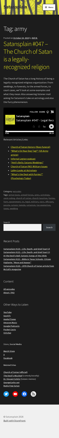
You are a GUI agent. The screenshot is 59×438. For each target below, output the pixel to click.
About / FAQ (9, 292)
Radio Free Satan (11, 385)
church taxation (39, 198)
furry (5, 201)
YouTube (7, 312)
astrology (45, 195)
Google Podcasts (11, 326)
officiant (49, 201)
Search (6, 222)
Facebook (7, 358)
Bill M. (35, 38)
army (36, 195)
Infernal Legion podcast (23, 158)
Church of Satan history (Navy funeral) (30, 146)
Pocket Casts (9, 329)
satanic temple (18, 205)
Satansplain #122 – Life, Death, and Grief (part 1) (26, 252)
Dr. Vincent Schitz (11, 379)
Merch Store (9, 351)
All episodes (9, 289)
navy (42, 201)
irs (23, 201)
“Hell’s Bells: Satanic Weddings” (27, 162)
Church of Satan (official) (15, 372)
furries (51, 198)
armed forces (27, 195)
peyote (6, 205)
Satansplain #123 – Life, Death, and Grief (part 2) (26, 249)
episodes (17, 191)
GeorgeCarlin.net (11, 382)
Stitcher (7, 332)
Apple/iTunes (9, 319)
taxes (6, 208)
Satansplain (15, 7)
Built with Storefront (14, 420)
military (35, 201)
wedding (14, 208)
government (15, 201)
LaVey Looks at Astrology (24, 170)
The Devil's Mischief (12, 375)
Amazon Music (10, 322)
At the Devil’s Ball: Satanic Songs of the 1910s (25, 255)
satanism (31, 205)
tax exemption (43, 205)
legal (27, 201)
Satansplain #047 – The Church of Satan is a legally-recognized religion (27, 55)
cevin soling (9, 198)
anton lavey (14, 195)
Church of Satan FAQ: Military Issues (29, 166)
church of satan (23, 198)
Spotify (7, 315)
